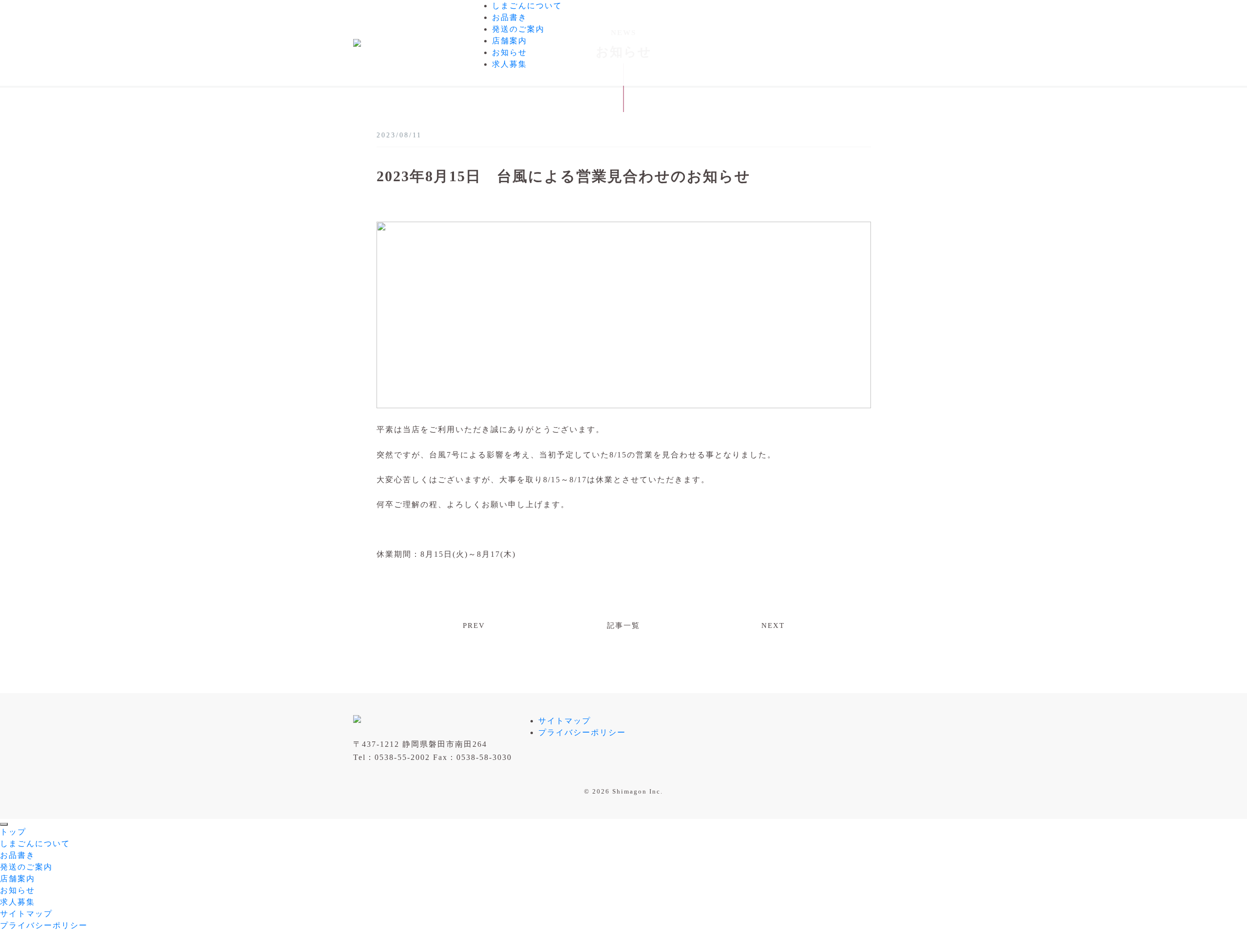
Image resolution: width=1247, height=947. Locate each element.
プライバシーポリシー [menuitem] (44, 925)
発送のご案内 (518, 29)
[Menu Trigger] (4, 824)
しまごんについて (527, 5)
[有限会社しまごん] (357, 41)
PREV (474, 625)
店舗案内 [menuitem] (17, 878)
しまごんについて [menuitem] (35, 843)
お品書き (509, 17)
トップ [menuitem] (13, 832)
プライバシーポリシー (582, 732)
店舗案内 (509, 41)
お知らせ (509, 52)
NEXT (773, 625)
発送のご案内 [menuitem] (26, 867)
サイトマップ (564, 721)
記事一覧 (623, 625)
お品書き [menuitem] (17, 855)
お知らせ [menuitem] (17, 890)
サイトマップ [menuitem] (26, 913)
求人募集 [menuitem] (17, 902)
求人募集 (509, 64)
